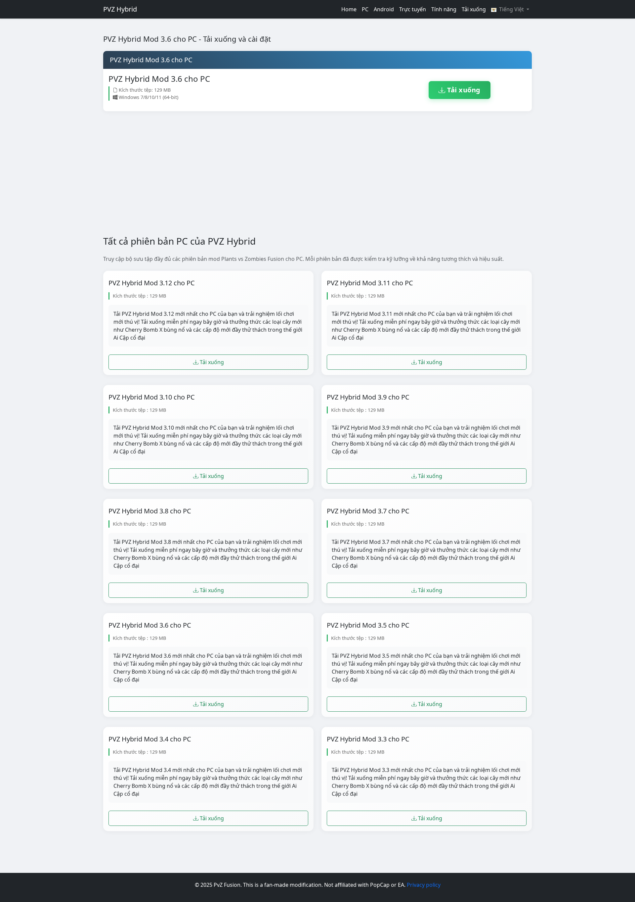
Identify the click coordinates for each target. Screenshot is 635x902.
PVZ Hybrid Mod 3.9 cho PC (368, 397)
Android (384, 9)
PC (365, 9)
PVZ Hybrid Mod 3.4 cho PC (149, 739)
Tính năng (443, 9)
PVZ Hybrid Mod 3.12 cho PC (151, 283)
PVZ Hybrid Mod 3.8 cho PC (149, 511)
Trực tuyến (412, 9)
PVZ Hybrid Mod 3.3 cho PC (368, 739)
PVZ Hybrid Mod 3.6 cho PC (149, 625)
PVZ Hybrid (120, 9)
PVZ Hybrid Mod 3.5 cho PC (368, 625)
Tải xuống (474, 9)
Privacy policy (424, 884)
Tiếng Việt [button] (511, 9)
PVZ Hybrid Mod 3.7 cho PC (368, 511)
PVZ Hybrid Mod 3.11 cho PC (370, 283)
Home (349, 9)
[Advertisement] (305, 173)
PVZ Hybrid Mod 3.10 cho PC (151, 397)
